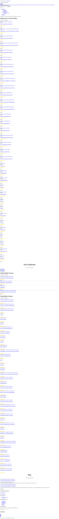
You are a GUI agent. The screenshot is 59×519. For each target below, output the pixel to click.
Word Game (2, 222)
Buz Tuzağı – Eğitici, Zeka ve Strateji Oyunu (6, 410)
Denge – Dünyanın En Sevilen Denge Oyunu (6, 328)
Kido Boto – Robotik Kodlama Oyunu (5, 116)
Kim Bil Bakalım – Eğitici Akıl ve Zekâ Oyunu (6, 137)
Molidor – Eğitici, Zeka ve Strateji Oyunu (6, 59)
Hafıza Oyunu (2, 258)
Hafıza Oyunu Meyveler (3, 346)
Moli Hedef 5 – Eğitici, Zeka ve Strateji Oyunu (6, 38)
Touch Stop (1, 187)
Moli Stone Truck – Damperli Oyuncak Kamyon (6, 433)
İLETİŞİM (3, 504)
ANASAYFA (3, 9)
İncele (1, 22)
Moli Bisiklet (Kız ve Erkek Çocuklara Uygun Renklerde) (8, 442)
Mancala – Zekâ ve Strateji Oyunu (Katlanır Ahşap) (7, 109)
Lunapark (1, 208)
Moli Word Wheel (2, 337)
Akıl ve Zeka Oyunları (5, 497)
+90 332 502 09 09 (2, 492)
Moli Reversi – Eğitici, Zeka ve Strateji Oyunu (6, 52)
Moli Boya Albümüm (3, 194)
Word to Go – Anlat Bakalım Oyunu (5, 123)
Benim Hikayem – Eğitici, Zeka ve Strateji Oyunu (7, 73)
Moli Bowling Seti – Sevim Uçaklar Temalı (6, 282)
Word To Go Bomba (3, 215)
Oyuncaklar (5, 13)
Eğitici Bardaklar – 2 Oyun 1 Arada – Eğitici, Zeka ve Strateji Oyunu (9, 351)
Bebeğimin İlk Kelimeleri (3, 180)
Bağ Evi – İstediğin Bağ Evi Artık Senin (5, 144)
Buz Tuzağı (1, 201)
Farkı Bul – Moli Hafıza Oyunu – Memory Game (7, 66)
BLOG (3, 14)
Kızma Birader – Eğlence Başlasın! (5, 151)
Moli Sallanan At (2, 287)
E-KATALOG (4, 503)
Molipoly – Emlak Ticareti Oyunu (5, 130)
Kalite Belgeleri (6, 11)
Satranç (1, 360)
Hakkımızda (5, 10)
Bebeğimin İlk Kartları (3, 383)
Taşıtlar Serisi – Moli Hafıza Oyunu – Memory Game (7, 424)
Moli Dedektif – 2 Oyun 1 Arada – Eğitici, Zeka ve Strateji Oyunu (9, 45)
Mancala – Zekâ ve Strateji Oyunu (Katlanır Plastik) (7, 392)
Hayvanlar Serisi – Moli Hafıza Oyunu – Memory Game (7, 80)
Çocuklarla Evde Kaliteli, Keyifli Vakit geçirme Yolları (7, 480)
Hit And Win (2, 438)
